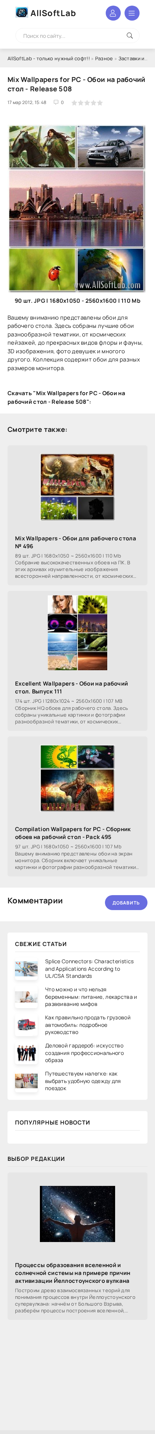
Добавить (126, 903)
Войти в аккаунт (113, 13)
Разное (104, 58)
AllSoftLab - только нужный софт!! (49, 58)
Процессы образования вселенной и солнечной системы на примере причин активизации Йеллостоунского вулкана (73, 1273)
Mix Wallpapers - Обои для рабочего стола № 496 (75, 542)
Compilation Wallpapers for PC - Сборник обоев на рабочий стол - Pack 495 (73, 833)
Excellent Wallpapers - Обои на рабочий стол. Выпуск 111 (71, 687)
